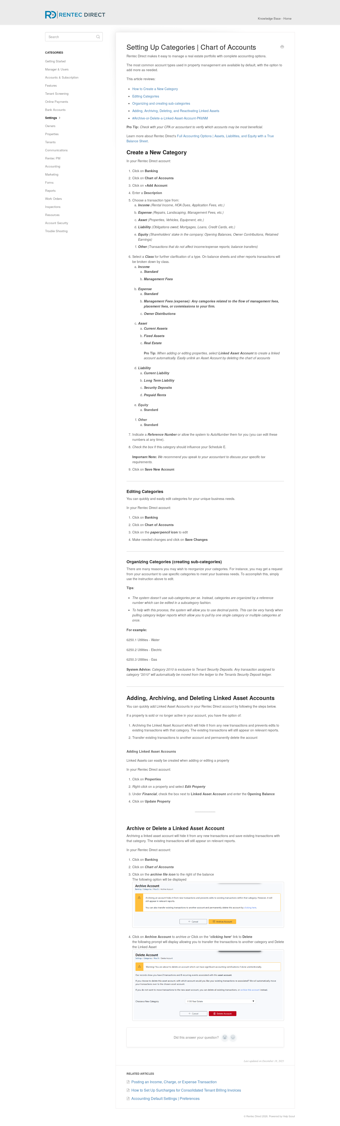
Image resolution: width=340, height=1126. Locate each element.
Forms (49, 182)
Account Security (56, 223)
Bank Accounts (55, 109)
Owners (50, 126)
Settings (51, 118)
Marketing (51, 174)
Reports (50, 190)
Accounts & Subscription (61, 77)
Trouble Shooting (56, 231)
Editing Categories (145, 96)
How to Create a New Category (155, 88)
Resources (52, 215)
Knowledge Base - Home (274, 18)
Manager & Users (57, 69)
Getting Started (55, 61)
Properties (52, 134)
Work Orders (53, 198)
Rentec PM (52, 158)
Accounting (52, 166)
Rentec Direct (253, 1116)
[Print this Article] (282, 47)
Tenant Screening (56, 93)
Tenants (50, 142)
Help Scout (289, 1116)
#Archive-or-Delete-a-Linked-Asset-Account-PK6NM (170, 118)
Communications (56, 150)
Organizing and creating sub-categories (161, 103)
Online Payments (56, 101)
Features (51, 85)
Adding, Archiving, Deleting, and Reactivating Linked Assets (175, 110)
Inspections (53, 206)
